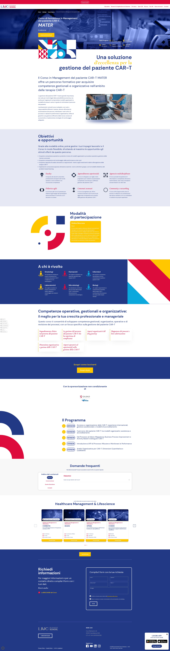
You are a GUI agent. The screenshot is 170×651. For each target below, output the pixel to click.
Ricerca (146, 6)
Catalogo (44, 11)
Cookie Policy (49, 648)
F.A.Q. (3, 329)
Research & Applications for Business (120, 6)
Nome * (91, 577)
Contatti (166, 6)
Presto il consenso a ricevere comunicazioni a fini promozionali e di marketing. (108, 599)
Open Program (51, 11)
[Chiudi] (167, 634)
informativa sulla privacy (112, 596)
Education (107, 6)
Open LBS (140, 6)
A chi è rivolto (4, 323)
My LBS (151, 6)
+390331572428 (45, 636)
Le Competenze (5, 325)
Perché (3, 319)
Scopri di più (85, 370)
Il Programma (4, 327)
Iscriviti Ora (85, 554)
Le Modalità (4, 321)
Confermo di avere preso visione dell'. (104, 596)
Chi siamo (134, 6)
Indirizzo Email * (93, 582)
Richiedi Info (4, 331)
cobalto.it (60, 648)
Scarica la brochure (46, 35)
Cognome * (112, 577)
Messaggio (92, 588)
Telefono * (112, 582)
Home (39, 11)
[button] (134, 525)
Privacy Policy (41, 648)
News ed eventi (159, 6)
